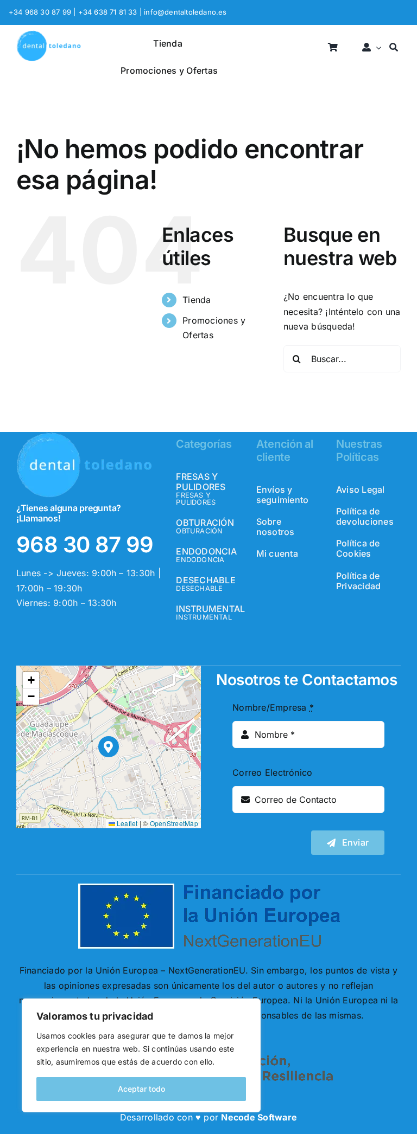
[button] (108, 746)
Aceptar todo (141, 1088)
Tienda (196, 299)
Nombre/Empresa (273, 707)
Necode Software (259, 1117)
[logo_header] (48, 34)
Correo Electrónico (272, 772)
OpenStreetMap (174, 823)
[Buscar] (394, 48)
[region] (141, 1055)
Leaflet (126, 823)
